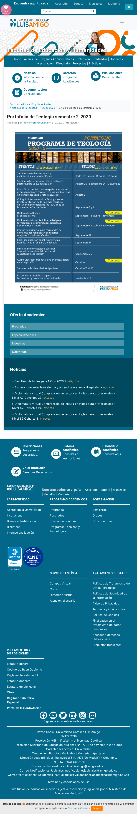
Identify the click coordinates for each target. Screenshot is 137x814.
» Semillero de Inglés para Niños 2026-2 (45, 381)
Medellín (49, 494)
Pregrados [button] (19, 326)
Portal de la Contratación (24, 708)
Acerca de (31, 59)
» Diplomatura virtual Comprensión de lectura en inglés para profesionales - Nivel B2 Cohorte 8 (63, 416)
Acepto (97, 808)
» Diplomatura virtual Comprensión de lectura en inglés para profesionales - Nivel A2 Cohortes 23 (63, 395)
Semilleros (99, 509)
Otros (10, 692)
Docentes (116, 59)
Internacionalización (20, 532)
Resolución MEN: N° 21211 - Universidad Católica (68, 740)
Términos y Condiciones (109, 609)
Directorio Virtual (61, 595)
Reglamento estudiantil (22, 675)
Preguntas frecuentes (107, 645)
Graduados (99, 59)
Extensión (83, 59)
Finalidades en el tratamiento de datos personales (107, 625)
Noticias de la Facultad (24, 108)
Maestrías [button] (18, 343)
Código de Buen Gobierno (24, 669)
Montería (114, 3)
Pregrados (57, 509)
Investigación (45, 63)
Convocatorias (102, 521)
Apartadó (61, 3)
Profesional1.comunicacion (37, 122)
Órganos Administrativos (57, 59)
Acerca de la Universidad (24, 509)
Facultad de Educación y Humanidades (30, 104)
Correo (54, 589)
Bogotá (78, 3)
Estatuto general (18, 664)
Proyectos (79, 63)
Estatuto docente (18, 681)
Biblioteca (13, 527)
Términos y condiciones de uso (69, 782)
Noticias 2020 (47, 108)
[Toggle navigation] (122, 22)
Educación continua (63, 521)
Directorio (63, 63)
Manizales (95, 3)
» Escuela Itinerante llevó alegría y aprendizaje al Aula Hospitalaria (63, 387)
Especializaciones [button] (24, 335)
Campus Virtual (60, 583)
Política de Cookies (106, 615)
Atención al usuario (62, 600)
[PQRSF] (129, 7)
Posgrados (57, 515)
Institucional (15, 515)
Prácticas (95, 63)
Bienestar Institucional (22, 521)
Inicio (17, 59)
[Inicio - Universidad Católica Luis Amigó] (29, 23)
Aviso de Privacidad (106, 603)
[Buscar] (93, 11)
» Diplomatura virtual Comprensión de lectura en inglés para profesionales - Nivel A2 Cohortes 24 (63, 406)
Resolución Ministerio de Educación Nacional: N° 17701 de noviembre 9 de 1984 (69, 745)
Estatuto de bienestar (21, 686)
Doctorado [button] (19, 352)
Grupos (97, 515)
